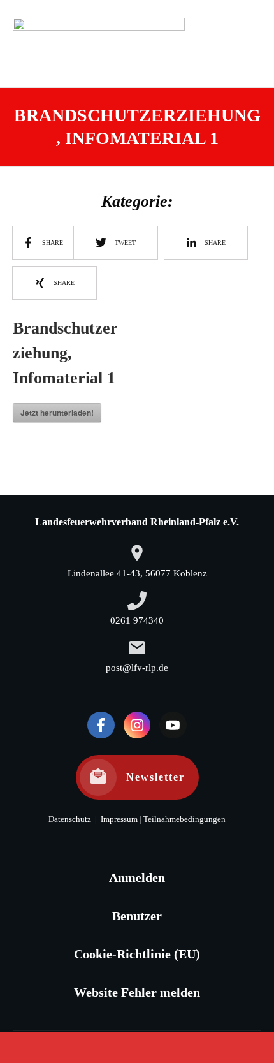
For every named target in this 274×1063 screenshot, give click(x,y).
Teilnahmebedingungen (184, 819)
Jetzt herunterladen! (57, 412)
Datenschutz (69, 819)
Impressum (118, 819)
